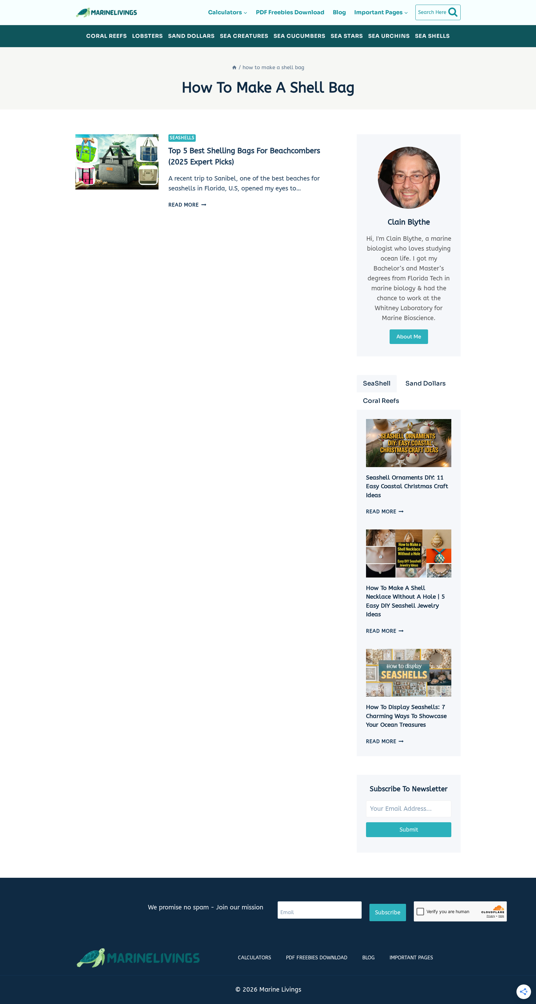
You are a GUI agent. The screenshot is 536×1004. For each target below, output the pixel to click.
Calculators (254, 958)
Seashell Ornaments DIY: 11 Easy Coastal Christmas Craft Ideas (407, 486)
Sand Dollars (191, 36)
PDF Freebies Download (290, 12)
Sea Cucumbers (299, 36)
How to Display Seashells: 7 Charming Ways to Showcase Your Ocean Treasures (406, 716)
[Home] (234, 67)
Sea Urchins (389, 36)
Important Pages (411, 958)
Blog (339, 12)
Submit (409, 829)
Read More (187, 205)
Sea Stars (347, 36)
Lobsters (147, 36)
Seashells (182, 138)
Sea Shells (432, 36)
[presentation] (117, 162)
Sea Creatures (244, 36)
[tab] (377, 383)
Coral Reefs (106, 36)
